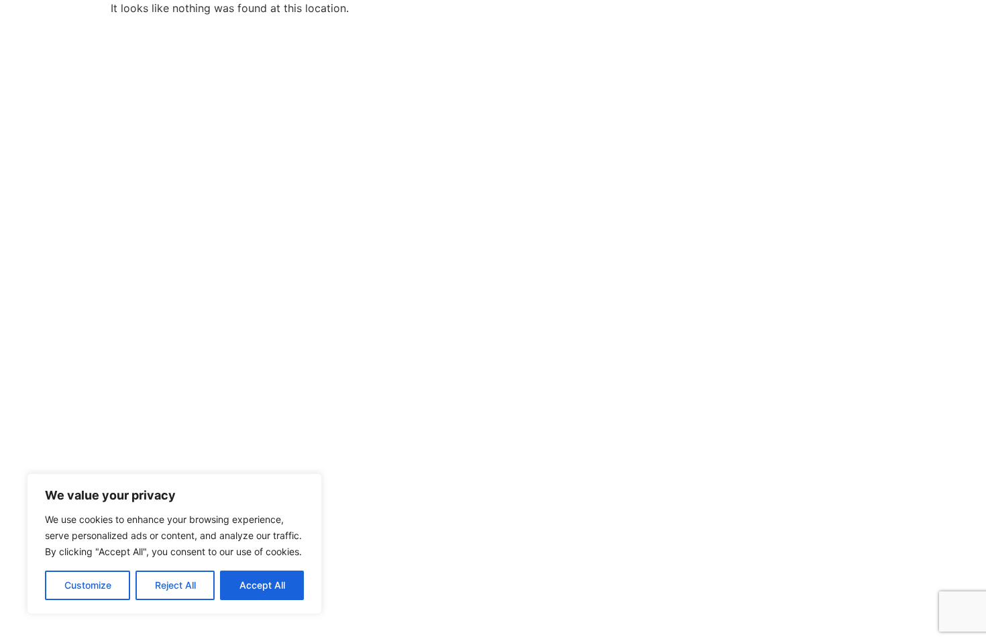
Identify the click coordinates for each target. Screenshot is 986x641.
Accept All (262, 585)
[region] (174, 543)
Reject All (175, 585)
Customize (87, 585)
